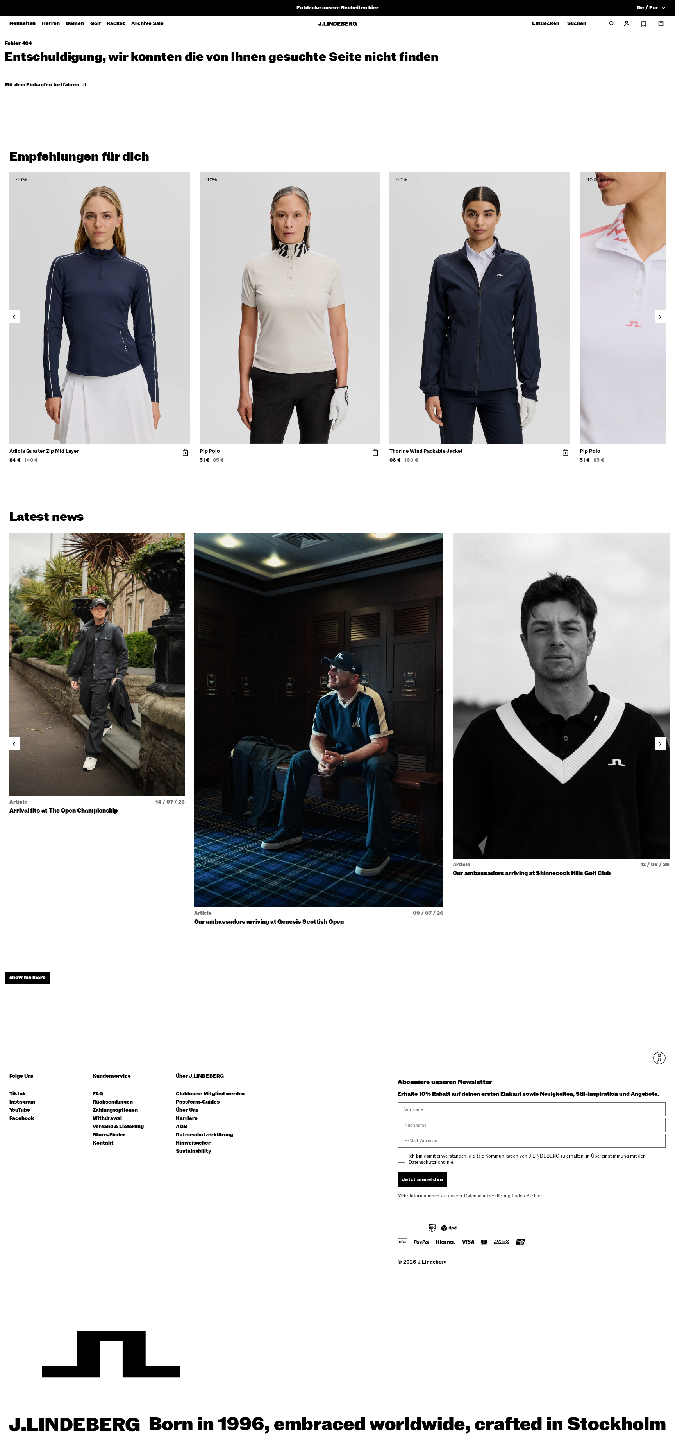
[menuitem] (22, 23)
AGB (181, 1126)
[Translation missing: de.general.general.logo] (337, 24)
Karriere (186, 1118)
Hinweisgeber (193, 1143)
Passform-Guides (198, 1102)
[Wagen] (661, 23)
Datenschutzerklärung (204, 1135)
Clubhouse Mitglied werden (210, 1094)
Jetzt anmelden (422, 1179)
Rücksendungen (113, 1102)
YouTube (19, 1110)
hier (538, 1196)
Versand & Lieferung (118, 1126)
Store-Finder (109, 1135)
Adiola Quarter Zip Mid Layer (44, 452)
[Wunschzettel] (643, 24)
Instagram (22, 1102)
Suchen (576, 24)
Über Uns (187, 1110)
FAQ (98, 1094)
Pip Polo (210, 452)
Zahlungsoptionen (115, 1110)
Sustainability (193, 1151)
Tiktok (17, 1094)
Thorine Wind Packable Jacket (425, 452)
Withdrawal (107, 1118)
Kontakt (103, 1143)
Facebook (21, 1118)
